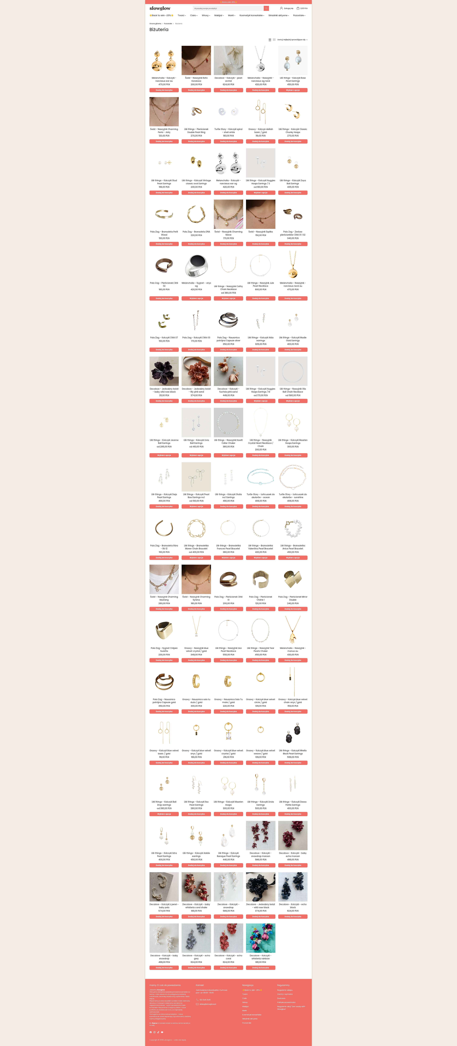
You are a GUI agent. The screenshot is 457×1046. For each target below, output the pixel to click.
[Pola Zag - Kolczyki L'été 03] (196, 320)
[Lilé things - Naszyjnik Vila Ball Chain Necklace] (293, 371)
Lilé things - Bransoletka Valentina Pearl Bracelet (260, 547)
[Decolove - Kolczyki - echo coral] (228, 938)
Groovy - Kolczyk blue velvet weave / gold (260, 752)
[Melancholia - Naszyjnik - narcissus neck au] (293, 265)
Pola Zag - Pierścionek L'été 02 (164, 284)
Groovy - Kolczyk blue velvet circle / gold (260, 701)
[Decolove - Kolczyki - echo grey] (196, 938)
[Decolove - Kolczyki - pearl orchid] (228, 60)
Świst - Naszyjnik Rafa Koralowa (196, 79)
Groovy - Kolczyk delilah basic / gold (260, 131)
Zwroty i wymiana (285, 994)
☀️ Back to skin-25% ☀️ (228, 2)
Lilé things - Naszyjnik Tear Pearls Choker (260, 650)
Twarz (245, 994)
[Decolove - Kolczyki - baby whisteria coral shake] (196, 886)
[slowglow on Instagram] (154, 1032)
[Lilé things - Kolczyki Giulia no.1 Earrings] (228, 476)
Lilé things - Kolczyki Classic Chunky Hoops (293, 131)
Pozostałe (168, 23)
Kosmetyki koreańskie (251, 1014)
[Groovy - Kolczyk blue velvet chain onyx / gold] (293, 681)
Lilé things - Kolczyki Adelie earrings (196, 855)
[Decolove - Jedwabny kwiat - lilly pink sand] (196, 371)
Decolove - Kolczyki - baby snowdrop (164, 957)
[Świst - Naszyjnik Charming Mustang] (164, 579)
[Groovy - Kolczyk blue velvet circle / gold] (260, 681)
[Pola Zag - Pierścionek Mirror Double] (293, 579)
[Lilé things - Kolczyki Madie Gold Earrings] (293, 320)
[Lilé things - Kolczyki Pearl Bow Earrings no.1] (196, 476)
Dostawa (281, 998)
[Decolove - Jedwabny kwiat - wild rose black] (260, 886)
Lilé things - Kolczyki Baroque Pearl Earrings (228, 855)
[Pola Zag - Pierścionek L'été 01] (228, 579)
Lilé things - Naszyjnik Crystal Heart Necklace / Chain (260, 443)
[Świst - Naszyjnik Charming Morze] (228, 214)
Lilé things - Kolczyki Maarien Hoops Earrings (293, 442)
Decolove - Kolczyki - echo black (293, 906)
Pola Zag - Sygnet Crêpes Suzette (164, 650)
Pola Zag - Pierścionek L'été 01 (228, 598)
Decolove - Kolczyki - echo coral (228, 957)
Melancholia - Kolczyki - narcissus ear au (164, 79)
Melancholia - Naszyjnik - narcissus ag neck (261, 79)
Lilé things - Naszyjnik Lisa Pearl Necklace (228, 650)
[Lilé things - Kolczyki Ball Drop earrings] (164, 784)
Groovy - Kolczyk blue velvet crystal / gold (228, 752)
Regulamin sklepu (285, 990)
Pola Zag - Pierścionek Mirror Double (292, 598)
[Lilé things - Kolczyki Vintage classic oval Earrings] (196, 163)
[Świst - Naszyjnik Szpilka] (260, 214)
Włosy (245, 1002)
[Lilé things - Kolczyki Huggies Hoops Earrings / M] (260, 371)
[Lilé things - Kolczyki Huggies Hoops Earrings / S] (260, 163)
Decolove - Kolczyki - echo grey (196, 957)
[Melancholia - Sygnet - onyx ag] (196, 265)
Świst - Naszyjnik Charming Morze (228, 233)
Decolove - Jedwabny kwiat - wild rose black (260, 906)
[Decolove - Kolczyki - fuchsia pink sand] (228, 371)
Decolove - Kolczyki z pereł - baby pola (164, 906)
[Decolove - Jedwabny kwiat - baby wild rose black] (164, 371)
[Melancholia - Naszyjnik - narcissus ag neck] (260, 60)
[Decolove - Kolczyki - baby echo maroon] (293, 835)
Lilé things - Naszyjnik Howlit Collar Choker (228, 442)
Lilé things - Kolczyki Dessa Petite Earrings (292, 803)
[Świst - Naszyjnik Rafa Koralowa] (196, 60)
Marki (244, 1010)
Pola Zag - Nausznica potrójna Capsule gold (164, 701)
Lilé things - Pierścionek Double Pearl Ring (196, 131)
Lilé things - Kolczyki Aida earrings (260, 339)
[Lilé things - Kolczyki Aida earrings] (260, 320)
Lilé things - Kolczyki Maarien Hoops (228, 803)
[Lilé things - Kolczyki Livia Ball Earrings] (196, 422)
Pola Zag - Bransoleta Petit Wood (164, 233)
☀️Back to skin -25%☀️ (252, 990)
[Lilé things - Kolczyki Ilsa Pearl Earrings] (196, 784)
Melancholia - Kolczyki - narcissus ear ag (228, 182)
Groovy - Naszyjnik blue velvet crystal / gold (196, 650)
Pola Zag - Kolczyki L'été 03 (196, 337)
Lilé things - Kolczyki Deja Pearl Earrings (164, 496)
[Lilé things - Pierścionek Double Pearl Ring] (196, 111)
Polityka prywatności (286, 1002)
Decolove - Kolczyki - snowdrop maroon (260, 855)
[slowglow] (160, 8)
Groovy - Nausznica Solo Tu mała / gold (228, 701)
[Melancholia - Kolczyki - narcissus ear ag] (228, 163)
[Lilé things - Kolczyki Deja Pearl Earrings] (164, 476)
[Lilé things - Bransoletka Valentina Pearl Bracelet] (260, 528)
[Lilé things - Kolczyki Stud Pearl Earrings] (164, 163)
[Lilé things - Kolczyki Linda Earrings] (260, 784)
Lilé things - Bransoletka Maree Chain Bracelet (196, 547)
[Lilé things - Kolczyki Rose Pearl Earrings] (293, 60)
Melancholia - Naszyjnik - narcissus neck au (293, 284)
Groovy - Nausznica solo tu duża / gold (196, 701)
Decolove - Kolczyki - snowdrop (228, 906)
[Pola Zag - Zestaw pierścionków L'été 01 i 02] (293, 214)
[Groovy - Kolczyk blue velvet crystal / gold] (228, 733)
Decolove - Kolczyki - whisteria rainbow (260, 957)
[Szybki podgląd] (176, 49)
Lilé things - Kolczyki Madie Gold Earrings (292, 339)
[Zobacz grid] (269, 39)
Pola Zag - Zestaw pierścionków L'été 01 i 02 (292, 233)
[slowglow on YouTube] (162, 1032)
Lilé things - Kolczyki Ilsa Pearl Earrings (196, 803)
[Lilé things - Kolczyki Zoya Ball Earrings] (293, 163)
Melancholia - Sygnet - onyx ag (196, 284)
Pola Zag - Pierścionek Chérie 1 (260, 598)
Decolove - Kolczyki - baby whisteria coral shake (196, 906)
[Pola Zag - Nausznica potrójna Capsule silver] (228, 320)
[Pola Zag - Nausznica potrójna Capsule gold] (164, 681)
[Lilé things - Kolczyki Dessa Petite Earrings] (293, 784)
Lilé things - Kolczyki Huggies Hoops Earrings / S (260, 182)
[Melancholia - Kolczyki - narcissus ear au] (164, 60)
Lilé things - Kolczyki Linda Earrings (260, 803)
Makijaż (245, 1006)
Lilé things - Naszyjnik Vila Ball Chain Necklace (293, 390)
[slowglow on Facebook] (150, 1032)
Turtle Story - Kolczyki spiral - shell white (228, 131)
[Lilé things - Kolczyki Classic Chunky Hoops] (293, 111)
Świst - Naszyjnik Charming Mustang (164, 598)
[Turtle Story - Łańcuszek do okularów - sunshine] (293, 476)
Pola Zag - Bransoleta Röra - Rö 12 (164, 547)
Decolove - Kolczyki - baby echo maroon (293, 855)
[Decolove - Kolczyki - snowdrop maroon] (260, 835)
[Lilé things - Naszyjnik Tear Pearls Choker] (260, 630)
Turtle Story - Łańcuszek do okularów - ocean (261, 496)
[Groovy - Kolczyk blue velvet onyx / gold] (196, 733)
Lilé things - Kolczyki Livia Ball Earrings (196, 442)
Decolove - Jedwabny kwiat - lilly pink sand (196, 390)
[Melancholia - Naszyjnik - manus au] (293, 630)
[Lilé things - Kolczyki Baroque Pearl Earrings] (228, 835)
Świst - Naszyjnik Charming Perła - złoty (164, 131)
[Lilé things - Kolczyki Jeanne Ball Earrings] (164, 422)
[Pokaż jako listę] (274, 39)
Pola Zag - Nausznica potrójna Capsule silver (228, 339)
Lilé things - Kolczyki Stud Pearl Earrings (164, 182)
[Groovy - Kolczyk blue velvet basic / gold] (164, 733)
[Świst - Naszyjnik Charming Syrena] (196, 579)
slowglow (168, 1040)
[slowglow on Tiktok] (158, 1032)
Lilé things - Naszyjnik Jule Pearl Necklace (260, 284)
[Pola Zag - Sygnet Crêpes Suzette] (164, 630)
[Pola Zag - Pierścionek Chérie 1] (260, 579)
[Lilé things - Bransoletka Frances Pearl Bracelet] (228, 528)
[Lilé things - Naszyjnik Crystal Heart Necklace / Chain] (260, 422)
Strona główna (155, 23)
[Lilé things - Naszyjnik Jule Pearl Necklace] (260, 265)
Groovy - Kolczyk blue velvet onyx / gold (196, 752)
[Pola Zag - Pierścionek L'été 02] (164, 265)
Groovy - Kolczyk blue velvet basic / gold (164, 752)
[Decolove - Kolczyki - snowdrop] (228, 886)
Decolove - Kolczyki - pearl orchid (228, 79)
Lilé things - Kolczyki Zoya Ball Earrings (293, 182)
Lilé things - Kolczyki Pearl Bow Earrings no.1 (196, 496)
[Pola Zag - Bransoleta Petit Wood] (164, 214)
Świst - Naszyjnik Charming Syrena (196, 598)
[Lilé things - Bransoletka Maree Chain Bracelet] (196, 528)
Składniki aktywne (250, 1018)
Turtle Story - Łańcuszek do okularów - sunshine (293, 496)
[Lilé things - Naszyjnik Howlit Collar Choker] (228, 422)
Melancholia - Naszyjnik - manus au (293, 650)
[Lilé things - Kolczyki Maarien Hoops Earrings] (293, 422)
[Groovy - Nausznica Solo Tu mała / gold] (228, 681)
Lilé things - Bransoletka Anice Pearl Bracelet (293, 547)
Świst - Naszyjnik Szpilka (260, 231)
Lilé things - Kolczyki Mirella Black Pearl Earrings (293, 752)
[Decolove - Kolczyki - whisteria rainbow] (260, 938)
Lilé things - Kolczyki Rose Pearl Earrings (293, 79)
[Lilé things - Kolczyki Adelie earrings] (196, 835)
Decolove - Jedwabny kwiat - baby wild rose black (164, 390)
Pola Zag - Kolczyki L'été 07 (164, 337)
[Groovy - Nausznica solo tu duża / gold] (196, 681)
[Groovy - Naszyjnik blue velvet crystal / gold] (196, 630)
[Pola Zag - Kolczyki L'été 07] (164, 320)
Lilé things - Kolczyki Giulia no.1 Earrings (228, 496)
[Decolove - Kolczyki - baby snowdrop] (164, 938)
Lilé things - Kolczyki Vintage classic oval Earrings (196, 182)
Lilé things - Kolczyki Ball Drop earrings (164, 803)
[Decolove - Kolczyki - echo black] (293, 886)
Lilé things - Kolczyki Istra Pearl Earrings (164, 855)
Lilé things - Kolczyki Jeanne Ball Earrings (164, 442)
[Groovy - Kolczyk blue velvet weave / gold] (260, 733)
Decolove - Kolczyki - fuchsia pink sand (228, 390)
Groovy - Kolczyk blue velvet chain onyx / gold (292, 701)
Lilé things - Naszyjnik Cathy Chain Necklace (228, 288)
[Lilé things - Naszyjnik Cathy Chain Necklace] (228, 265)
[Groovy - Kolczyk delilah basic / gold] (260, 111)
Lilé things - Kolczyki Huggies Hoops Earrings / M (260, 390)
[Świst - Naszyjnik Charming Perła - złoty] (164, 111)
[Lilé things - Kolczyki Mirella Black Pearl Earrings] (293, 733)
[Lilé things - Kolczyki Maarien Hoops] (228, 784)
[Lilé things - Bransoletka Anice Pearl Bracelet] (293, 528)
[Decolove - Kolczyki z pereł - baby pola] (164, 886)
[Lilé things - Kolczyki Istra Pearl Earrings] (164, 835)
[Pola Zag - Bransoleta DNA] (196, 214)
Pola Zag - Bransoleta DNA (196, 231)
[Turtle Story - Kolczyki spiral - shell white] (228, 111)
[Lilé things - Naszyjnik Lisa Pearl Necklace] (228, 630)
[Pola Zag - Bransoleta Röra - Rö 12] (164, 528)
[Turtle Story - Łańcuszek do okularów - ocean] (260, 476)
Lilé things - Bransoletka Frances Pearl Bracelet (228, 547)
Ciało (244, 998)
